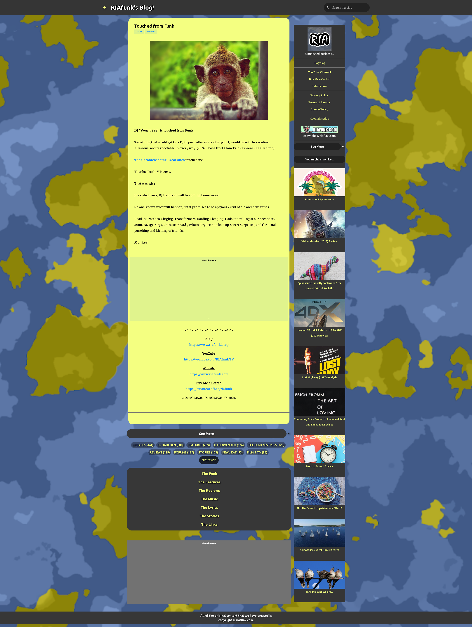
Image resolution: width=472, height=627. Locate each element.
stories (204, 452)
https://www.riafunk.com (208, 374)
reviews (156, 452)
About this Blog (319, 118)
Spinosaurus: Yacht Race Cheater (319, 550)
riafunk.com (319, 86)
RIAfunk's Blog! (132, 7)
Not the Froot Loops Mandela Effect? (319, 508)
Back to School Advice (319, 466)
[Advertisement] (209, 289)
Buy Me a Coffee (319, 79)
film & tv (254, 452)
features (195, 445)
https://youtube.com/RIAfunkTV (209, 359)
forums (180, 452)
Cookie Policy (319, 109)
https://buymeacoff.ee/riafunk (208, 389)
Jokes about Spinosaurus (319, 199)
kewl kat (229, 452)
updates (151, 31)
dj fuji (139, 31)
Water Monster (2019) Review (319, 241)
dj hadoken (167, 445)
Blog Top (319, 63)
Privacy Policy (319, 95)
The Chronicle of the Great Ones (159, 160)
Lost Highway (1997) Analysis (319, 377)
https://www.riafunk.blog (209, 344)
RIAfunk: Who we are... (319, 591)
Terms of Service (319, 102)
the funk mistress (262, 445)
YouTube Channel (319, 72)
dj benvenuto (225, 445)
